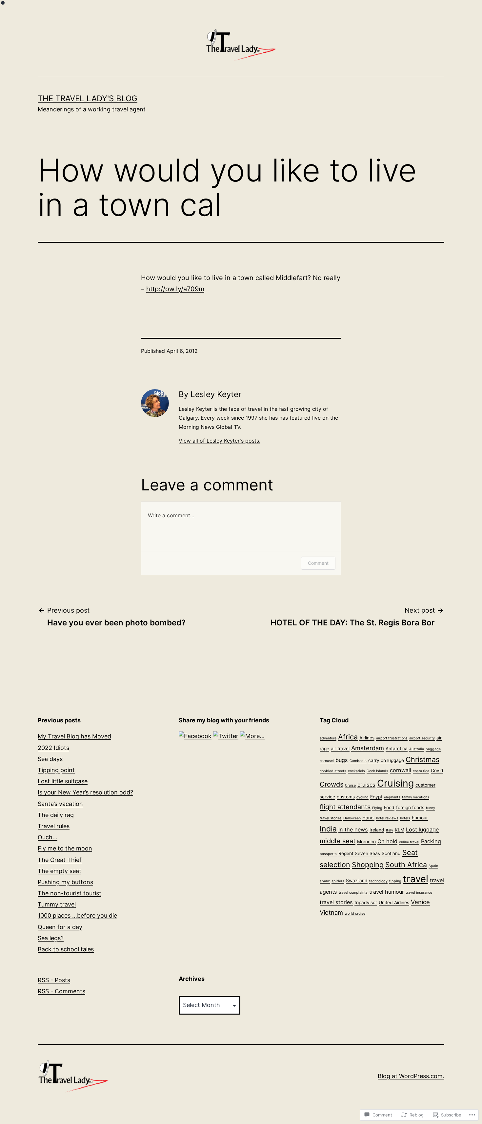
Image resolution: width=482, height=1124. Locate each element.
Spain (433, 866)
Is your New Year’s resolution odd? (85, 792)
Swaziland (357, 880)
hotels (405, 818)
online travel (409, 842)
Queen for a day (60, 927)
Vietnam (331, 912)
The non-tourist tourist (69, 893)
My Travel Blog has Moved (74, 736)
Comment (318, 563)
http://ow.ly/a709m (175, 289)
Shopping (368, 864)
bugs (341, 760)
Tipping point (56, 770)
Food (389, 807)
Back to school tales (66, 949)
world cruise (355, 913)
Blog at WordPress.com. (411, 1076)
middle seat (337, 841)
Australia (416, 749)
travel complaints (353, 892)
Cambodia (358, 761)
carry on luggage (386, 760)
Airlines (366, 737)
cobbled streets (333, 771)
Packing (431, 841)
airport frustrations (392, 738)
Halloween (352, 818)
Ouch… (47, 837)
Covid (437, 770)
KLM (399, 829)
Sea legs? (51, 938)
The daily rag (56, 814)
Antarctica (397, 748)
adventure (328, 738)
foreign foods (410, 807)
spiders (337, 881)
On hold (387, 841)
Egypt (376, 796)
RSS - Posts (54, 980)
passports (328, 854)
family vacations (415, 797)
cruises (366, 784)
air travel (340, 748)
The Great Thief (60, 859)
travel (415, 879)
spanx (325, 881)
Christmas (422, 759)
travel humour (386, 891)
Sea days (50, 758)
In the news (353, 829)
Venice (420, 901)
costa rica (421, 771)
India (328, 828)
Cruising (395, 783)
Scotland (391, 853)
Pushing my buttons (65, 882)
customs (346, 796)
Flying (377, 808)
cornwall (400, 770)
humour (420, 817)
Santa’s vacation (60, 803)
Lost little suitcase (63, 781)
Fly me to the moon (65, 848)
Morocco (366, 841)
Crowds (331, 784)
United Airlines (394, 902)
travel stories (336, 902)
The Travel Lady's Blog (87, 98)
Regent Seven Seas (359, 853)
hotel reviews (387, 818)
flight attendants (345, 807)
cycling (362, 797)
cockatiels (356, 771)
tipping (395, 881)
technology (378, 881)
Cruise (350, 785)
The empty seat (59, 870)
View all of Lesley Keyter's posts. (219, 440)
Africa (348, 737)
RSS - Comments (61, 991)
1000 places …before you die (77, 915)
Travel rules (54, 826)
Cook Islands (377, 771)
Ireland (377, 829)
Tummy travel (57, 904)
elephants (392, 797)
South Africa (406, 864)
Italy (389, 830)
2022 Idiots (53, 747)
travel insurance (419, 892)
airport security (422, 738)
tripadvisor (365, 902)
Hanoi (368, 817)
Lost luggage (422, 829)
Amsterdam (367, 748)
